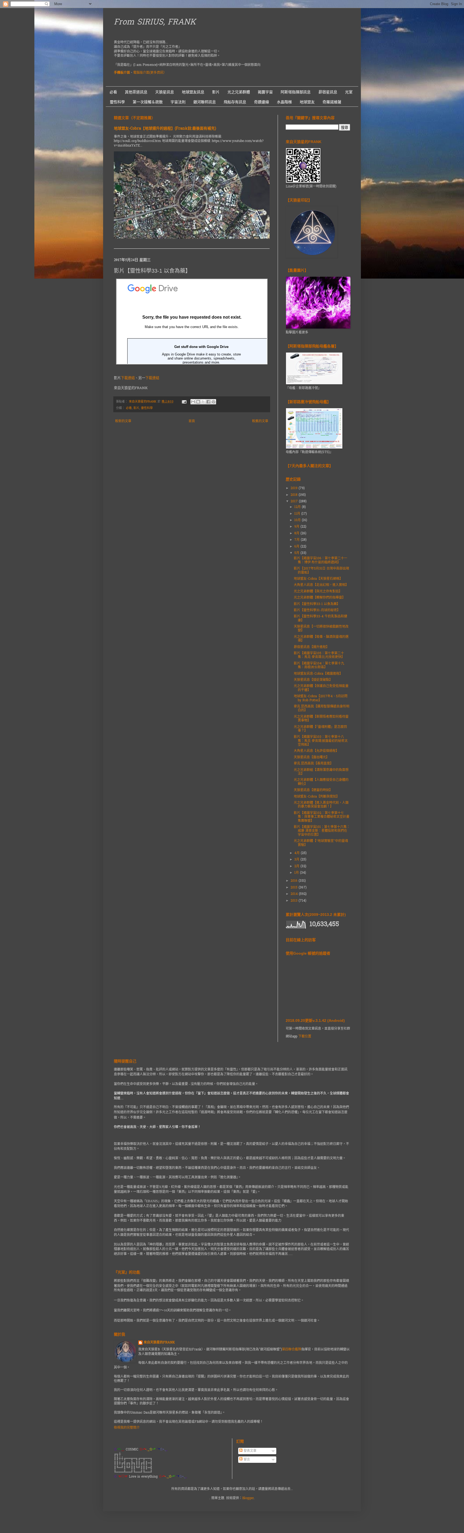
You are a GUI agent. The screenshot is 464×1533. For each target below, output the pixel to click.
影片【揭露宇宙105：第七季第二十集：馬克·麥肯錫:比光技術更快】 (319, 655)
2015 (295, 887)
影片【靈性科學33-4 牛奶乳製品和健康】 (320, 618)
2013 (295, 900)
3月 (297, 859)
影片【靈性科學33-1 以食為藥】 (317, 604)
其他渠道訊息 (136, 92)
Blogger (248, 1498)
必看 (113, 92)
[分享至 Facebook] (208, 401)
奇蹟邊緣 (261, 102)
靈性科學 (117, 102)
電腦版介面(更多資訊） (149, 72)
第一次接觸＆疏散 (148, 102)
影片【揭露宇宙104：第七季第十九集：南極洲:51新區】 (319, 665)
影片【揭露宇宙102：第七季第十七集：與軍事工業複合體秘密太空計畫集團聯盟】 (321, 817)
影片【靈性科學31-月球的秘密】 (317, 610)
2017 (295, 501)
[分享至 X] (203, 401)
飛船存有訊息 (235, 102)
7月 (297, 540)
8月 (297, 533)
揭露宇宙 (265, 92)
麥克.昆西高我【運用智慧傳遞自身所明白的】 (321, 708)
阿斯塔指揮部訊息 (296, 92)
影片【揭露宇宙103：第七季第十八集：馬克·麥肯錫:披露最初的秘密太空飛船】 (321, 741)
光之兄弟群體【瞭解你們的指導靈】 (319, 597)
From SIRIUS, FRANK (155, 23)
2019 (295, 488)
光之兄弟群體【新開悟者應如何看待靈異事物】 (321, 718)
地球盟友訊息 (193, 92)
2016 (295, 880)
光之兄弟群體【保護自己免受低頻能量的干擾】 (321, 688)
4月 (297, 853)
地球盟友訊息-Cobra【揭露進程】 (318, 673)
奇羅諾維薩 (331, 102)
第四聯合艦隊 (291, 1349)
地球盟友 (307, 102)
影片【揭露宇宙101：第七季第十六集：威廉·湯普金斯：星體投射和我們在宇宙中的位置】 (322, 831)
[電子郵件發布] (184, 402)
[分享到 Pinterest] (213, 401)
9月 (297, 526)
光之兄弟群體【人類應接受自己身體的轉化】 (321, 782)
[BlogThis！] (198, 401)
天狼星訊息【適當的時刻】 (313, 790)
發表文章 (249, 1451)
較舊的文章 (260, 421)
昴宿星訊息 (327, 92)
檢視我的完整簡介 (127, 1427)
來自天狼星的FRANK (159, 1342)
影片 (216, 92)
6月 (297, 546)
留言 (246, 1459)
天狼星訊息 (164, 92)
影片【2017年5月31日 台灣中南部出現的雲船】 (321, 570)
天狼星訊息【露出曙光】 (311, 757)
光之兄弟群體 (238, 92)
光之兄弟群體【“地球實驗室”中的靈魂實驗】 (321, 843)
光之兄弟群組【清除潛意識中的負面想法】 (321, 772)
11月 (297, 513)
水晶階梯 (284, 102)
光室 (349, 92)
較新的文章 (123, 421)
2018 (295, 495)
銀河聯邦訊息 (204, 102)
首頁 (192, 421)
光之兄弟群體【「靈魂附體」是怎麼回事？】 (320, 729)
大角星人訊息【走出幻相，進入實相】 (321, 585)
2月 (297, 866)
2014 (295, 894)
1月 (297, 872)
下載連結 (128, 378)
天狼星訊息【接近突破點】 (313, 680)
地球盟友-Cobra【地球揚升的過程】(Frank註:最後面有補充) (165, 128)
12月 (298, 507)
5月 (297, 553)
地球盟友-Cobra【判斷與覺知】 (316, 796)
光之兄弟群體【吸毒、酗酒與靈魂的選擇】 (321, 639)
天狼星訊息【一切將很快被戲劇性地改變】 (321, 628)
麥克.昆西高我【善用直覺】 (313, 763)
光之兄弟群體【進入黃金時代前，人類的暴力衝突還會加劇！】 (321, 805)
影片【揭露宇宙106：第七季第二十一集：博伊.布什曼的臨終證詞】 (320, 560)
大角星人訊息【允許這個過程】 (316, 751)
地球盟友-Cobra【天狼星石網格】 (318, 579)
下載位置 (304, 1036)
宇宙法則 (178, 102)
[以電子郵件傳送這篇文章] (193, 401)
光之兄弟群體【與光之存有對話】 (318, 591)
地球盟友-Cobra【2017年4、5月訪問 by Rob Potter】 (320, 698)
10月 (298, 520)
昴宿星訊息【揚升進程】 (311, 647)
